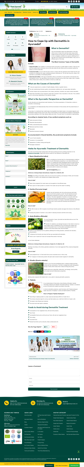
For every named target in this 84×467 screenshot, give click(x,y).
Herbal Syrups (70, 428)
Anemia (8, 46)
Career (26, 424)
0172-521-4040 (14, 404)
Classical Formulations (43, 424)
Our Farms (40, 437)
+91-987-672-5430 (41, 404)
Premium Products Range (72, 431)
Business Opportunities (43, 422)
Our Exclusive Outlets (29, 437)
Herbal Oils (55, 431)
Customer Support (28, 427)
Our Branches (27, 434)
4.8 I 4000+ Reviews (53, 1)
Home (6, 12)
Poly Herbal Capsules (58, 420)
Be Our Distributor (42, 419)
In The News (40, 431)
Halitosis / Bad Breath (74, 358)
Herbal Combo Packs (71, 417)
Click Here (49, 23)
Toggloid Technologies (45, 463)
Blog (25, 422)
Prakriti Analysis (41, 439)
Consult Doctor (52, 12)
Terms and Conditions (29, 450)
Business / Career (27, 12)
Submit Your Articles (42, 448)
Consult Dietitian (9, 15)
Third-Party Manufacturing (44, 450)
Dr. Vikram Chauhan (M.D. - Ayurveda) (67, 35)
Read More (7, 145)
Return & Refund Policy (43, 445)
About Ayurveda (27, 415)
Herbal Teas (69, 426)
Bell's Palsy (15, 39)
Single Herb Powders (58, 423)
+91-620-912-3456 (41, 403)
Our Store (76, 6)
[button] (11, 49)
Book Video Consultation (62, 465)
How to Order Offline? (29, 431)
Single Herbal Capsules (58, 417)
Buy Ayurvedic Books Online (73, 434)
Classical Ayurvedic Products (59, 415)
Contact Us (35, 12)
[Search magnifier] (66, 7)
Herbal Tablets (56, 426)
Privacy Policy (41, 442)
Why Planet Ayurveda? (29, 439)
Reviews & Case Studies (29, 448)
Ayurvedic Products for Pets (73, 415)
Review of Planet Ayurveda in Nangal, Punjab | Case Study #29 (42, 358)
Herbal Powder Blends (72, 420)
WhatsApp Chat (74, 465)
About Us (10, 12)
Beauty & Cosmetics (71, 423)
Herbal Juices (56, 428)
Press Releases (27, 442)
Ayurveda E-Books (28, 419)
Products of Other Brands (59, 434)
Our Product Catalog (29, 445)
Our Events (40, 434)
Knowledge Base (17, 12)
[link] (16, 22)
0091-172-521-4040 (15, 403)
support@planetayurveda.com (15, 72)
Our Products (43, 12)
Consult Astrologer (63, 12)
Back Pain (23, 46)
